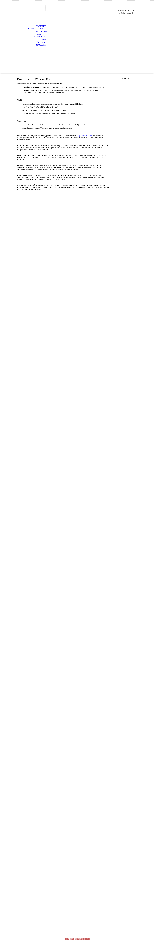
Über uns (41, 42)
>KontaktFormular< (77, 939)
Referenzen (40, 37)
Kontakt (40, 34)
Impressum (41, 45)
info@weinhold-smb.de (84, 136)
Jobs (44, 40)
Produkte (40, 31)
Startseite (40, 26)
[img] (30, 11)
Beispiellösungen (37, 29)
